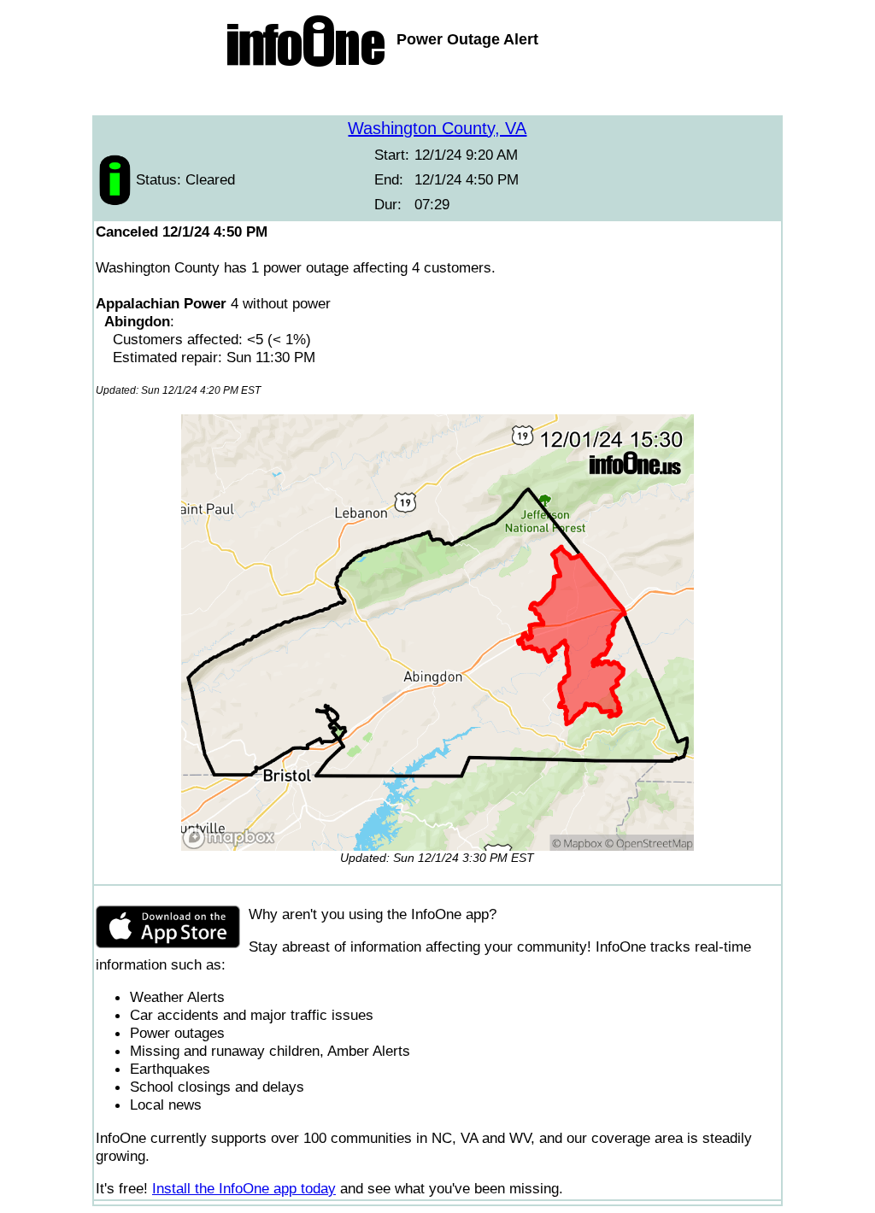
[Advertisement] (437, 94)
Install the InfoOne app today (244, 1188)
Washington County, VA (437, 128)
